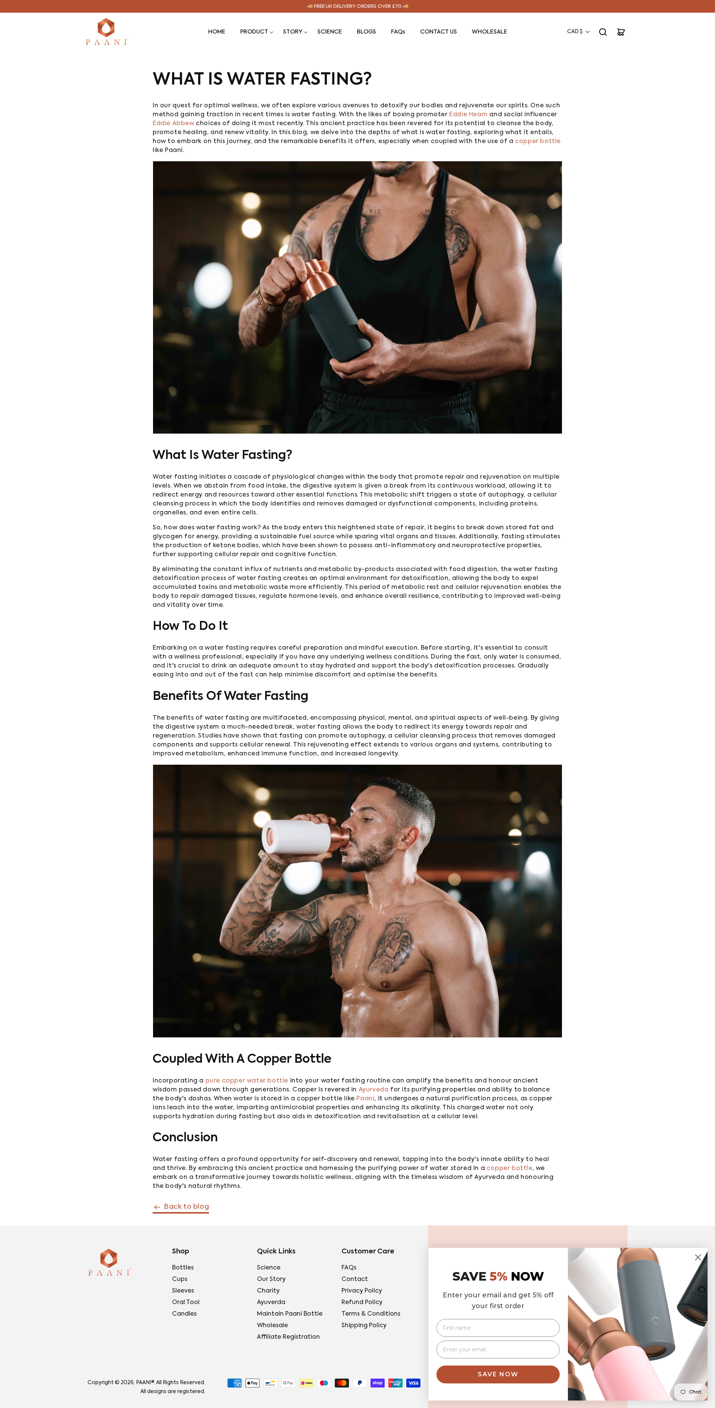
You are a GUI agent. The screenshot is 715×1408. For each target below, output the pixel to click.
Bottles (183, 1268)
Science (268, 1268)
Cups (179, 1279)
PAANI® (145, 1382)
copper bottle (538, 142)
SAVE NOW (498, 1374)
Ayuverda (271, 1303)
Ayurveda (374, 1090)
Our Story (271, 1279)
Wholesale (272, 1326)
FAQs (348, 1268)
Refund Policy (361, 1303)
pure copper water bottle (247, 1081)
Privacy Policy (361, 1291)
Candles (184, 1314)
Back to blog (186, 1207)
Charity (268, 1291)
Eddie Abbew (173, 124)
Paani (365, 1099)
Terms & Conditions (370, 1314)
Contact (354, 1279)
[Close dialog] (698, 1257)
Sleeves (183, 1291)
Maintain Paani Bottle (289, 1314)
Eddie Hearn (468, 115)
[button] (254, 32)
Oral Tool (186, 1303)
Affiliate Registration (288, 1337)
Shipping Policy (364, 1326)
